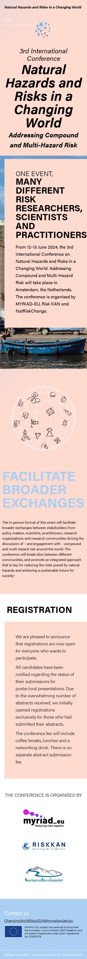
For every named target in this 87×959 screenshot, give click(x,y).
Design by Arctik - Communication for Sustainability (43, 954)
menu (8, 19)
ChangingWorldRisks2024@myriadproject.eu (38, 920)
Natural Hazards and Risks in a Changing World (42, 7)
